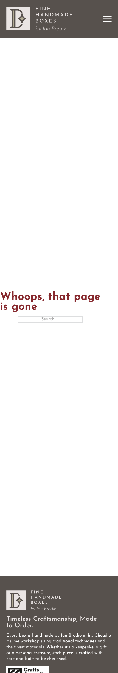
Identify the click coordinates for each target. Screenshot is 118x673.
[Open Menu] (107, 19)
